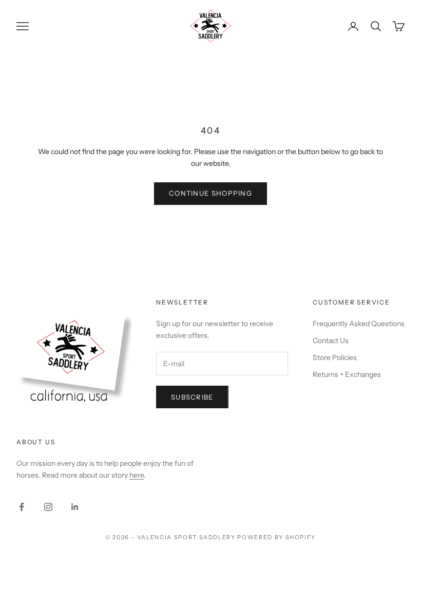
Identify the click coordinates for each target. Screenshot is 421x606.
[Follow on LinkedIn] (75, 507)
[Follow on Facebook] (21, 507)
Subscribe (192, 397)
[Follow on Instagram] (48, 507)
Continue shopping (210, 193)
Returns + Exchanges (347, 374)
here (136, 475)
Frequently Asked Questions (359, 323)
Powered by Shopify (276, 537)
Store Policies (335, 357)
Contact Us (331, 340)
